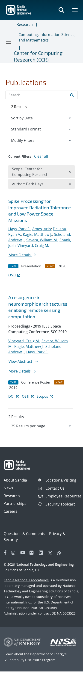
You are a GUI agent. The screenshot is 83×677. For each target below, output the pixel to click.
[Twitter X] (51, 552)
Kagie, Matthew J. (37, 234)
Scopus (42, 396)
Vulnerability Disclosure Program (30, 660)
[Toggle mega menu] (75, 10)
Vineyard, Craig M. (33, 245)
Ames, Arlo (41, 228)
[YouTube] (23, 552)
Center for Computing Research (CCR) (38, 56)
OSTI (12, 275)
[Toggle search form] (61, 10)
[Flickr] (33, 552)
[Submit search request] (71, 95)
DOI (11, 396)
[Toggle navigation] (9, 41)
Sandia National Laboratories (26, 580)
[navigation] (41, 426)
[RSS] (60, 552)
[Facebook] (5, 552)
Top (69, 671)
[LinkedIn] (42, 552)
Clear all (41, 156)
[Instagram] (14, 552)
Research (25, 24)
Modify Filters (29, 140)
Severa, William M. (42, 239)
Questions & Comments (24, 533)
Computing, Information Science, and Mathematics (46, 37)
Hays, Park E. (19, 228)
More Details (20, 254)
